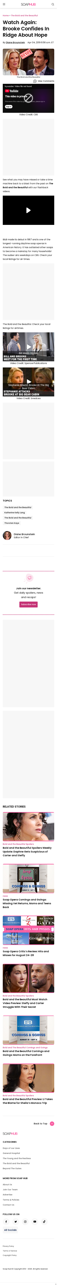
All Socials (10, 1230)
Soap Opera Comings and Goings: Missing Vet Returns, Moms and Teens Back (27, 903)
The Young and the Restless (17, 1158)
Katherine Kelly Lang (14, 512)
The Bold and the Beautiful (17, 507)
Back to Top (40, 1123)
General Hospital (11, 1153)
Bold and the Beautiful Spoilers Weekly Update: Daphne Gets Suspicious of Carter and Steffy (27, 851)
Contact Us (8, 1204)
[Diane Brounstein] (8, 535)
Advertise (7, 1194)
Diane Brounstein (15, 42)
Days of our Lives (11, 1148)
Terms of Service (10, 1251)
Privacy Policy (8, 1246)
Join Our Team (10, 1189)
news (5, 896)
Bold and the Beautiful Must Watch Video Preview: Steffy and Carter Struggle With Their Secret (25, 1003)
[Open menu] (4, 4)
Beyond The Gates (12, 1168)
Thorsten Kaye (11, 523)
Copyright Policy (10, 1255)
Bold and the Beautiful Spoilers (18, 844)
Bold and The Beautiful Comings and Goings (25, 1047)
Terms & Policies (11, 1199)
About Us (7, 1184)
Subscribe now (28, 604)
